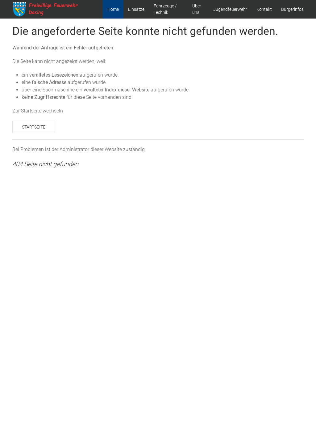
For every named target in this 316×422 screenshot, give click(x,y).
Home (113, 9)
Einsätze (136, 9)
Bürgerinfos (292, 9)
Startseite (33, 126)
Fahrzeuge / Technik (165, 9)
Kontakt (264, 9)
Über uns (196, 9)
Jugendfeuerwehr (230, 9)
